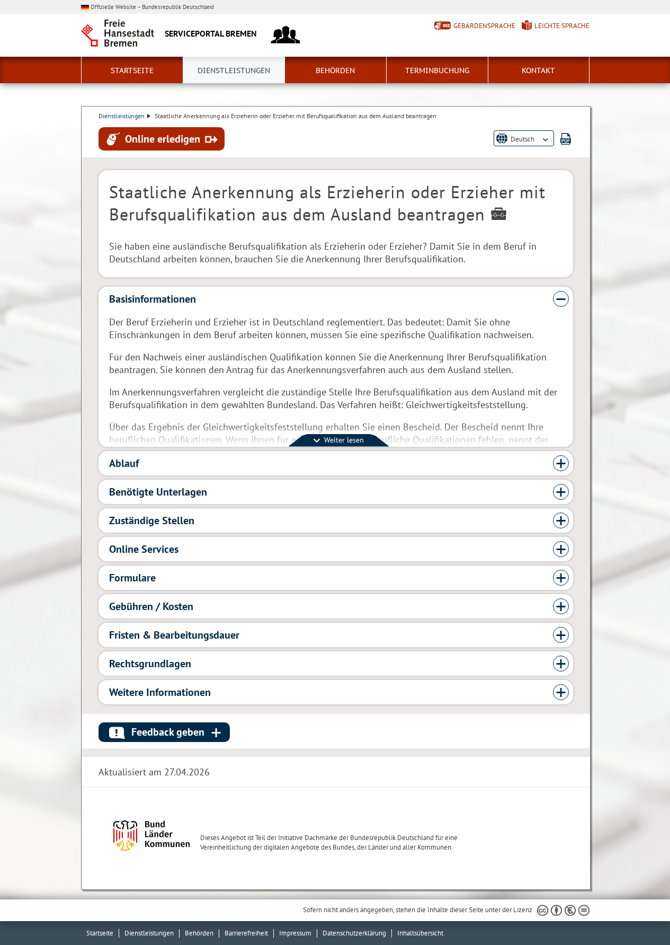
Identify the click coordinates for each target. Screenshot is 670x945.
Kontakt (538, 70)
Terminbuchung (437, 70)
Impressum (295, 933)
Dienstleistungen (234, 70)
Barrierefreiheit (246, 933)
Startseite (132, 70)
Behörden (335, 70)
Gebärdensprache (484, 25)
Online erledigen (162, 138)
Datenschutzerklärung (354, 933)
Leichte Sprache (561, 25)
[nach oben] (637, 912)
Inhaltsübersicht (420, 933)
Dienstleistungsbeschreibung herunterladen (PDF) (565, 138)
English (521, 147)
